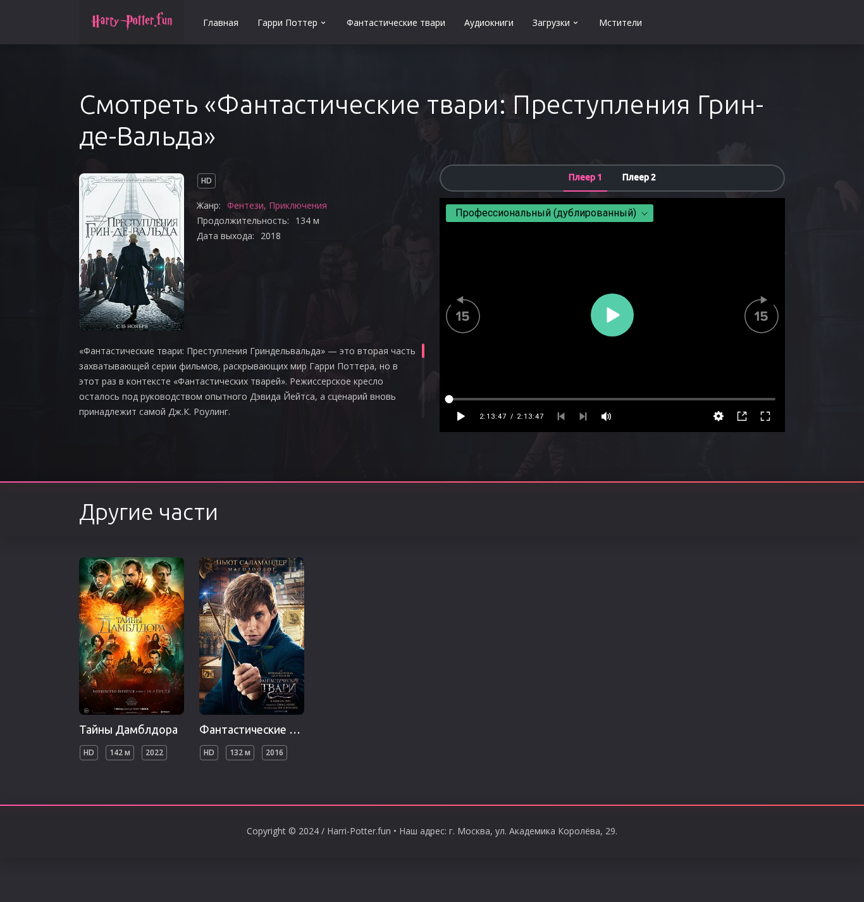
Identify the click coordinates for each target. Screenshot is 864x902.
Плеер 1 (585, 177)
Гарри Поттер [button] (287, 22)
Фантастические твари (396, 22)
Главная (220, 22)
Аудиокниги (489, 22)
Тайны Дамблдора (128, 729)
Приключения (298, 205)
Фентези (245, 205)
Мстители (620, 22)
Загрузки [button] (551, 22)
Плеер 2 (639, 177)
